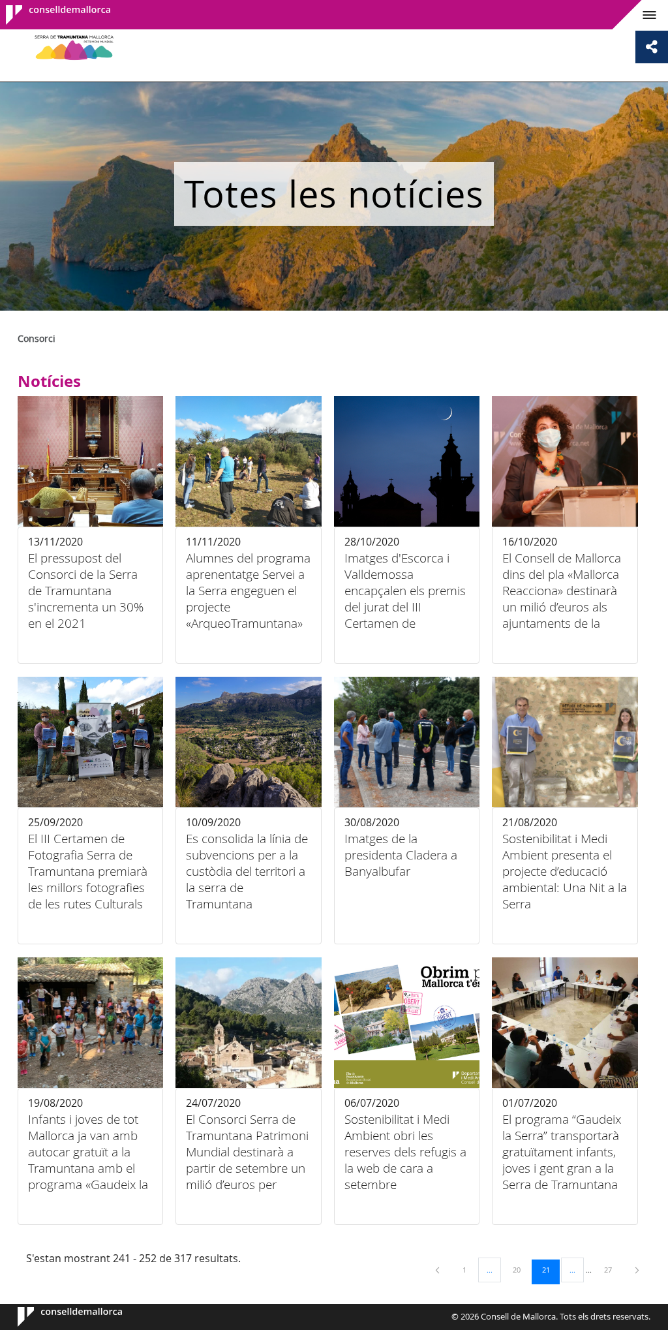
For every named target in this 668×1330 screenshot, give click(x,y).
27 (612, 1269)
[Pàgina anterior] (438, 1269)
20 (521, 1269)
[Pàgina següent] (637, 1269)
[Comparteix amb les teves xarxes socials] (651, 47)
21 (550, 1269)
